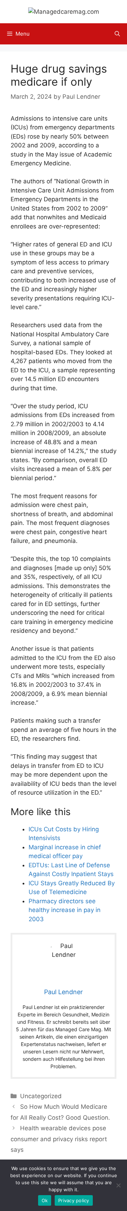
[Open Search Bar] (117, 33)
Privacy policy (73, 1200)
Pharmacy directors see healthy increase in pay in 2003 (65, 910)
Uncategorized (41, 1096)
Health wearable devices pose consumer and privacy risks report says (59, 1139)
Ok (45, 1200)
